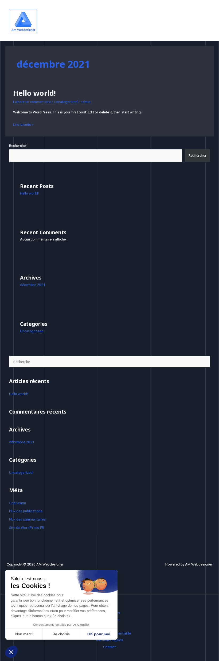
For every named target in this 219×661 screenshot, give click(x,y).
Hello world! (34, 93)
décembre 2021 (32, 284)
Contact (109, 647)
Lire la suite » (23, 124)
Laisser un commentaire (32, 102)
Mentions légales (109, 640)
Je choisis (61, 634)
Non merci (24, 634)
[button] (11, 651)
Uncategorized (65, 102)
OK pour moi (98, 634)
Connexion (17, 503)
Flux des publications (25, 511)
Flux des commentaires (27, 519)
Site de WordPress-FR (26, 527)
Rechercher (18, 145)
